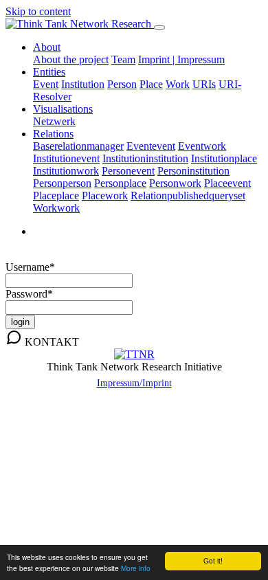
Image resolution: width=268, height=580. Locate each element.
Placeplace (56, 195)
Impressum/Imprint (134, 382)
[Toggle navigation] (159, 27)
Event (45, 84)
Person (122, 84)
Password (29, 294)
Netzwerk (54, 121)
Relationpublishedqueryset (188, 195)
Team (123, 59)
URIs (204, 84)
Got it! (213, 560)
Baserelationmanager (78, 146)
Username (30, 267)
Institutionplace (224, 158)
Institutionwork (66, 171)
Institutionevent (66, 158)
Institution (82, 84)
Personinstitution (193, 171)
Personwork (175, 183)
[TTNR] (134, 354)
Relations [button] (53, 134)
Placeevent (227, 183)
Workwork (56, 208)
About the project (71, 59)
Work (178, 84)
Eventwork (202, 146)
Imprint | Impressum (181, 59)
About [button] (46, 47)
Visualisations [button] (63, 109)
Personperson (62, 183)
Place (151, 84)
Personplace (120, 183)
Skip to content (38, 11)
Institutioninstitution (145, 158)
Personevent (128, 171)
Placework (105, 195)
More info (135, 568)
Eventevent (150, 146)
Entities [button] (49, 72)
